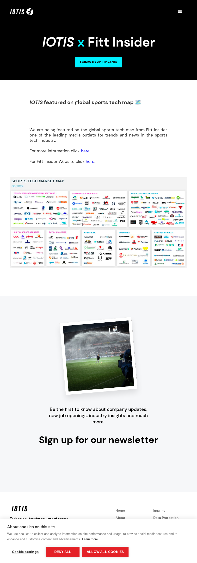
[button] (180, 11)
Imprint (159, 510)
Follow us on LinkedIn (98, 62)
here (85, 151)
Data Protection (166, 518)
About (120, 518)
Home (120, 510)
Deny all (62, 552)
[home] (22, 11)
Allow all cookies (105, 552)
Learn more (90, 539)
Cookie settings (25, 552)
